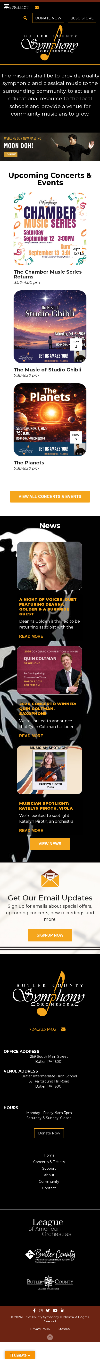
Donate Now (48, 18)
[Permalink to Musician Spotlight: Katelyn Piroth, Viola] (50, 771)
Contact (49, 1188)
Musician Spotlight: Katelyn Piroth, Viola (46, 806)
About (49, 1175)
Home (49, 1155)
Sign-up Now (50, 935)
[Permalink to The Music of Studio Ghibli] (50, 327)
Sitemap (64, 1329)
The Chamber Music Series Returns (48, 274)
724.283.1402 (43, 1029)
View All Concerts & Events (50, 497)
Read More (31, 636)
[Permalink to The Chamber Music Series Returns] (50, 230)
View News (50, 844)
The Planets (29, 463)
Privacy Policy (40, 1329)
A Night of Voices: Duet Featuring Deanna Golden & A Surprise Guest (48, 606)
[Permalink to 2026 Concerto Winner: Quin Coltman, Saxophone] (50, 671)
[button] (25, 18)
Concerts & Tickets (49, 1162)
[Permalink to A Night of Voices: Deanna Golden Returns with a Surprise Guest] (50, 567)
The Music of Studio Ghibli (47, 370)
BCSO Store (82, 18)
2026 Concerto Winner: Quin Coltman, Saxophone (47, 709)
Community (49, 1181)
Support (49, 1168)
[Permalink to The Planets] (50, 420)
